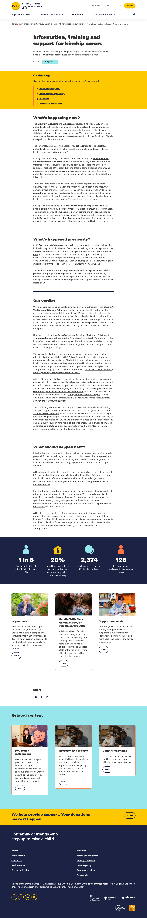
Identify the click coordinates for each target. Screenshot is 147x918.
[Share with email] (36, 696)
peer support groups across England (51, 274)
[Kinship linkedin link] (27, 897)
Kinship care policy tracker (72, 24)
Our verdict (44, 99)
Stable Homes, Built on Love (49, 245)
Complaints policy (86, 870)
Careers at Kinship (20, 870)
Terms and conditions (87, 856)
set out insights (83, 146)
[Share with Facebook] (41, 696)
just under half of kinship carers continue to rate (89, 323)
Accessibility (83, 875)
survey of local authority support (84, 395)
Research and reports (73, 750)
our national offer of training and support (84, 482)
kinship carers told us (46, 426)
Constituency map (114, 750)
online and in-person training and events (77, 212)
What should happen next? (51, 104)
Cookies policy (84, 865)
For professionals (94, 6)
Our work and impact (105, 15)
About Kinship (18, 856)
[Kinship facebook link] (14, 897)
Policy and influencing (48, 24)
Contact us (16, 861)
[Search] (134, 16)
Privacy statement (86, 861)
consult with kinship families (92, 127)
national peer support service (75, 218)
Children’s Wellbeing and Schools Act (56, 124)
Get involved (78, 15)
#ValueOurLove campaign (46, 414)
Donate (130, 6)
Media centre (18, 865)
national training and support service (84, 206)
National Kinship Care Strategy (53, 271)
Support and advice (21, 15)
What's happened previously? (52, 94)
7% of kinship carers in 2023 (63, 171)
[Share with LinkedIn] (47, 696)
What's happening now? (49, 89)
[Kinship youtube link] (34, 897)
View (17, 656)
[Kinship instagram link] (21, 897)
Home (14, 24)
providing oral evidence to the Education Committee (65, 338)
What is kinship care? (52, 15)
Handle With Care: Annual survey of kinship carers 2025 (72, 622)
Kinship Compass (41, 485)
